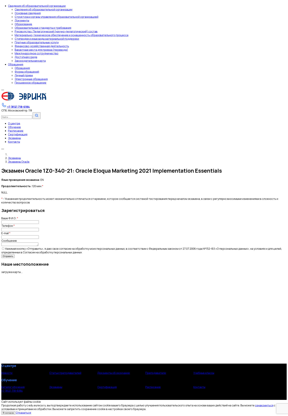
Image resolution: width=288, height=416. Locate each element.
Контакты (199, 387)
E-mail (5, 233)
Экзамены (55, 387)
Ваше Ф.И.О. (9, 218)
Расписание (153, 387)
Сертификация (107, 387)
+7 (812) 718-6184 (12, 391)
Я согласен (8, 413)
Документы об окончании (113, 373)
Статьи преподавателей (65, 373)
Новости (6, 373)
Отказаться (23, 413)
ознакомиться (264, 405)
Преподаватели (155, 373)
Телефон (8, 226)
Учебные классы (203, 373)
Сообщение (9, 241)
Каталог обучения (12, 387)
